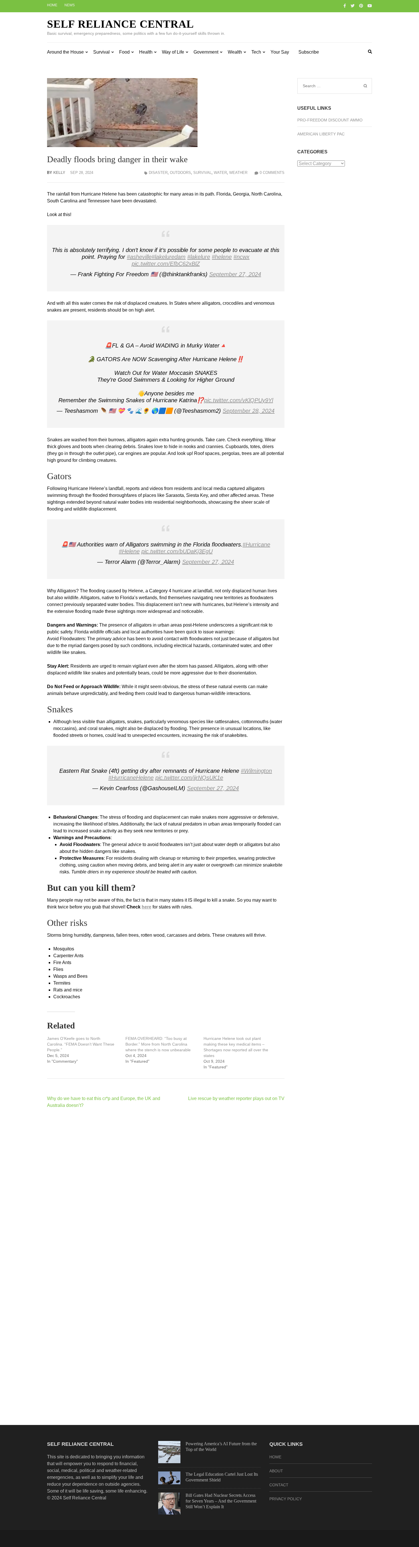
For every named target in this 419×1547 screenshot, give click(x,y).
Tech (256, 52)
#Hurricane (256, 544)
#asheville (139, 257)
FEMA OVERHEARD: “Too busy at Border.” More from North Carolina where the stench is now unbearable (158, 1044)
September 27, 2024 (235, 274)
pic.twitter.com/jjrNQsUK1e (189, 777)
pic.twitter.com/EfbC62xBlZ (166, 264)
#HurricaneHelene (131, 777)
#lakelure (198, 257)
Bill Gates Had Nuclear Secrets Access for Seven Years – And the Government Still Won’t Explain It (221, 1501)
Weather (238, 172)
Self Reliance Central (120, 24)
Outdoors (180, 172)
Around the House (65, 52)
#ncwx (241, 257)
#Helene (129, 551)
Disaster (158, 172)
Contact (278, 1485)
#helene (222, 257)
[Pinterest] (361, 5)
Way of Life (173, 52)
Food (124, 52)
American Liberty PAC (321, 134)
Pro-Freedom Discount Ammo (330, 120)
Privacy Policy (285, 1499)
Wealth (235, 52)
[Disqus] (165, 1187)
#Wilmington (256, 771)
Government (206, 52)
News (69, 5)
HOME (275, 1457)
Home (52, 5)
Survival (101, 52)
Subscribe (308, 52)
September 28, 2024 (248, 411)
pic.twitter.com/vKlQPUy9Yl (238, 400)
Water (220, 172)
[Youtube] (369, 5)
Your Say (279, 52)
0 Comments (272, 172)
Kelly (59, 172)
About (276, 1471)
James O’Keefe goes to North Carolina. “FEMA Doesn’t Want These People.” (80, 1044)
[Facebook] (344, 5)
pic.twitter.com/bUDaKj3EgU (177, 551)
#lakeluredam (169, 257)
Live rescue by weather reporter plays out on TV (236, 1098)
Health (145, 52)
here (146, 906)
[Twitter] (353, 5)
